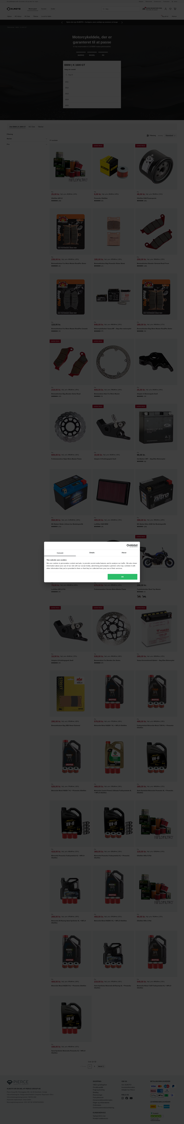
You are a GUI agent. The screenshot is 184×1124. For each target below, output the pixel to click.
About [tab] (124, 553)
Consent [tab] (60, 553)
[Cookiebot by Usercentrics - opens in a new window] (128, 545)
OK (122, 577)
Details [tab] (92, 553)
